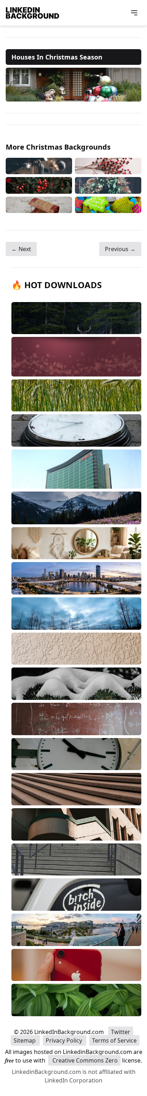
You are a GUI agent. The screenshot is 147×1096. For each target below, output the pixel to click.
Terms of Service (114, 1040)
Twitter (120, 1032)
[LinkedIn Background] (32, 13)
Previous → (120, 249)
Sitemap (25, 1040)
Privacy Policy (64, 1040)
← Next (21, 249)
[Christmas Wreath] (108, 185)
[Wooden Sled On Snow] (39, 205)
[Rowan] (39, 185)
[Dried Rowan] (108, 166)
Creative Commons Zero (84, 1060)
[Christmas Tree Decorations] (39, 166)
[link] (73, 85)
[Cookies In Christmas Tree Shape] (108, 205)
